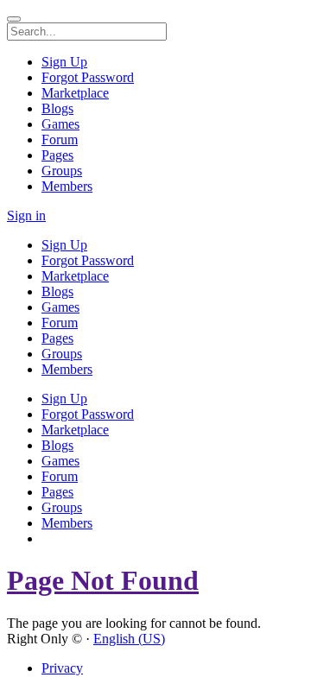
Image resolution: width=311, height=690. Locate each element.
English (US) (129, 638)
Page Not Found (103, 580)
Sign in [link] (26, 215)
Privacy (62, 668)
